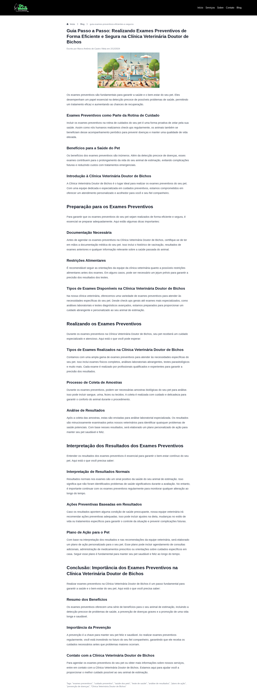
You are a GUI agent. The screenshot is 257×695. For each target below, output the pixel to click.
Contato (230, 7)
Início (200, 7)
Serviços (210, 7)
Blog (239, 7)
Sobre (220, 7)
